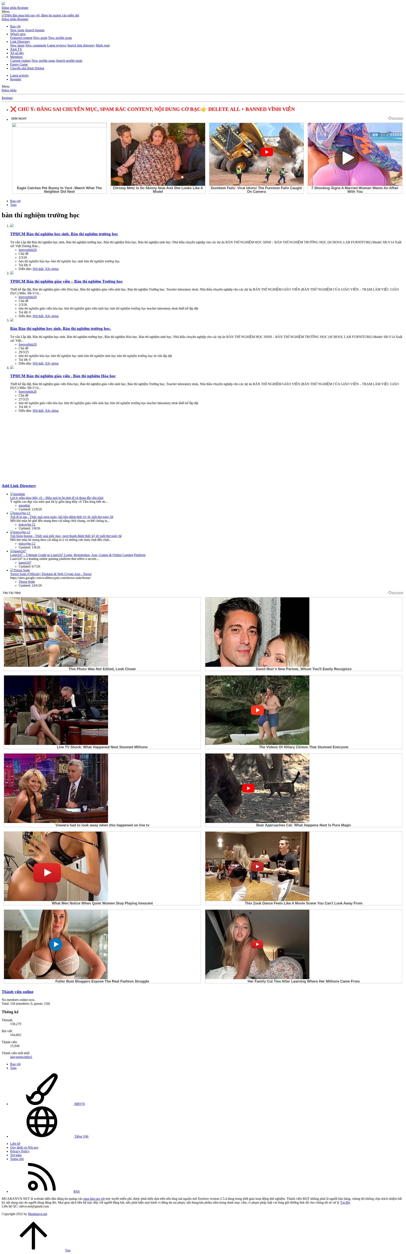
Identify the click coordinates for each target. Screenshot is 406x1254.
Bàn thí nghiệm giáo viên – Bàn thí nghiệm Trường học (66, 281)
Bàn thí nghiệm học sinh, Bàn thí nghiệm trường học (64, 234)
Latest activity (19, 75)
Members (16, 57)
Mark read (103, 45)
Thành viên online (17, 991)
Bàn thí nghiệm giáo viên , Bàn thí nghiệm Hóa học (63, 376)
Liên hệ (15, 1143)
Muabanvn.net (37, 1214)
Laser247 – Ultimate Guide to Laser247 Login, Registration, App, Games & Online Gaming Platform (77, 555)
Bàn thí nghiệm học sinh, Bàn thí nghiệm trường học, (60, 328)
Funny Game (19, 64)
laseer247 (25, 562)
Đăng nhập (9, 90)
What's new (18, 34)
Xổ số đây (17, 53)
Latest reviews (56, 45)
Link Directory (20, 41)
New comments (35, 45)
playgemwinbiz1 (21, 1057)
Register (15, 79)
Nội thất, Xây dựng (46, 269)
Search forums (34, 30)
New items (17, 45)
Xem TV (16, 49)
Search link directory (81, 45)
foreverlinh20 (28, 250)
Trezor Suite (27, 581)
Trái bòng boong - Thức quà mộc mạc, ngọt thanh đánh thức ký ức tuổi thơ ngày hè (66, 536)
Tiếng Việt (81, 1136)
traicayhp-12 (27, 524)
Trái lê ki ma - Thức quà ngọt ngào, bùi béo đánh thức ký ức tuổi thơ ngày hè (61, 517)
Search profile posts (69, 60)
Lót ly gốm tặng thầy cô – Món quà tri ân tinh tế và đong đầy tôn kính (56, 498)
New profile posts (60, 38)
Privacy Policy (20, 1151)
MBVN (79, 1104)
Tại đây (345, 1202)
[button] (6, 11)
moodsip (24, 505)
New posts (17, 30)
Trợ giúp (16, 1155)
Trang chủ (17, 1159)
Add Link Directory (19, 486)
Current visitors (20, 60)
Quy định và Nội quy (24, 1147)
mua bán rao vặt (94, 1198)
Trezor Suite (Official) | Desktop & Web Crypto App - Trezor (51, 574)
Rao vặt (15, 26)
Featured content (21, 38)
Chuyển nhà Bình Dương (27, 68)
